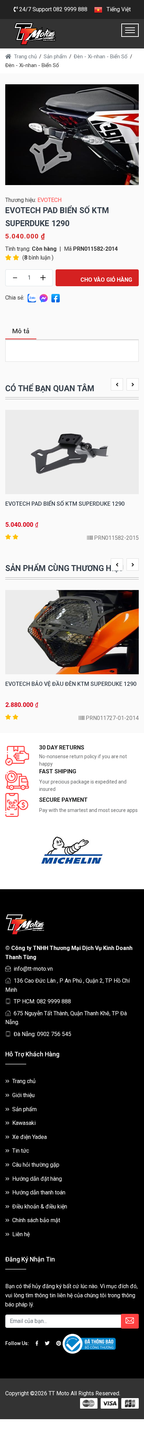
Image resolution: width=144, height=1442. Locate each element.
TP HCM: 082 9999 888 (42, 1001)
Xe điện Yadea (29, 1137)
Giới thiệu (23, 1095)
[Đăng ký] (130, 1321)
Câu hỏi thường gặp (35, 1164)
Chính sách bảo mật (36, 1220)
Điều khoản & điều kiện (39, 1206)
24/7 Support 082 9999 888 (52, 9)
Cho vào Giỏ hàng (105, 279)
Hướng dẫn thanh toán (38, 1192)
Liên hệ (21, 1234)
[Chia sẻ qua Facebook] (55, 297)
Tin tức (20, 1150)
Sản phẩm (24, 1109)
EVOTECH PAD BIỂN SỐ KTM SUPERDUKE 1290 (64, 503)
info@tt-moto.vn (33, 968)
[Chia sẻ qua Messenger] (43, 297)
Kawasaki (24, 1123)
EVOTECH (49, 200)
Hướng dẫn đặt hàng (37, 1178)
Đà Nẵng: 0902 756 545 (42, 1034)
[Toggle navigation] (130, 30)
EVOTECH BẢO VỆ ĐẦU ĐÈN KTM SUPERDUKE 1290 (70, 684)
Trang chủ (24, 1081)
